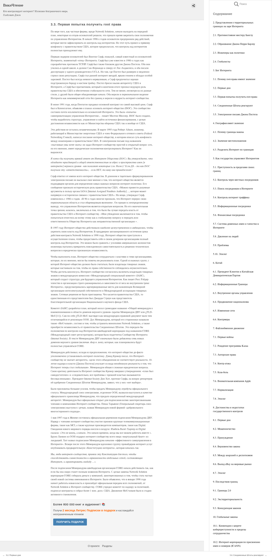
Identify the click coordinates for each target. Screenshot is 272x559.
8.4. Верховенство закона (226, 446)
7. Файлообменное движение (228, 328)
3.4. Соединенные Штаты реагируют (233, 105)
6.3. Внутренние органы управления (232, 293)
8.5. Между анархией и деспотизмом (232, 455)
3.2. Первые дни (222, 87)
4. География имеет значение (228, 123)
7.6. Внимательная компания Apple (232, 381)
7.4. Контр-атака (222, 363)
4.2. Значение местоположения (229, 140)
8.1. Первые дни (222, 420)
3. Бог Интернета (222, 70)
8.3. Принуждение (223, 437)
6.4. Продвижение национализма (231, 301)
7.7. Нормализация (223, 389)
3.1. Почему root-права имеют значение (234, 79)
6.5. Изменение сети (224, 310)
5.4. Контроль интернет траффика (231, 197)
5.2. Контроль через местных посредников (235, 179)
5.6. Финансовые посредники (229, 215)
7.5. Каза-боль (220, 372)
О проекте (94, 546)
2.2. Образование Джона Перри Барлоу (234, 43)
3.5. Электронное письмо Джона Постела (235, 114)
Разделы (107, 546)
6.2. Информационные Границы (230, 284)
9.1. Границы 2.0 (222, 490)
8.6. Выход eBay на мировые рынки (232, 464)
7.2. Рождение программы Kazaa (230, 345)
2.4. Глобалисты (221, 61)
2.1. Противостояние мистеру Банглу (233, 35)
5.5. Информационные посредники (232, 206)
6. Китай (217, 262)
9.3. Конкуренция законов (227, 508)
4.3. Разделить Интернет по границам (233, 149)
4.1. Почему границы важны (228, 131)
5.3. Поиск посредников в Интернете (233, 188)
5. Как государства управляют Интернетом (236, 158)
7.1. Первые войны (223, 337)
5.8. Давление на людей (225, 236)
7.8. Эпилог (219, 398)
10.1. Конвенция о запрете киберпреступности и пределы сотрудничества (229, 529)
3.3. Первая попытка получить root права (235, 96)
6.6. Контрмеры (221, 319)
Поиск (240, 4)
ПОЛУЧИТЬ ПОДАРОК (70, 522)
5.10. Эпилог (220, 254)
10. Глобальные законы (225, 516)
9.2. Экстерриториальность (227, 499)
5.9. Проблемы (221, 245)
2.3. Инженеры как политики (229, 52)
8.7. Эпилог (219, 472)
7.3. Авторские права (224, 354)
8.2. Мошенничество (224, 428)
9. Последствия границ (225, 481)
